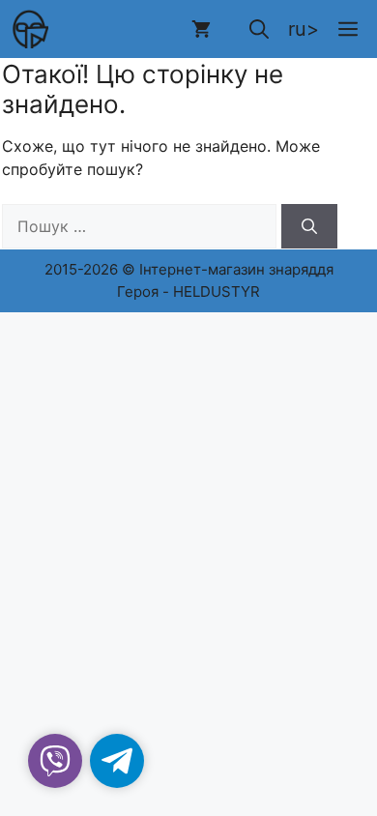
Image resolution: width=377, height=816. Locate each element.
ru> (303, 29)
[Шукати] (309, 226)
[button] (259, 29)
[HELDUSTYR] (29, 29)
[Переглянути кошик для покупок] (201, 29)
